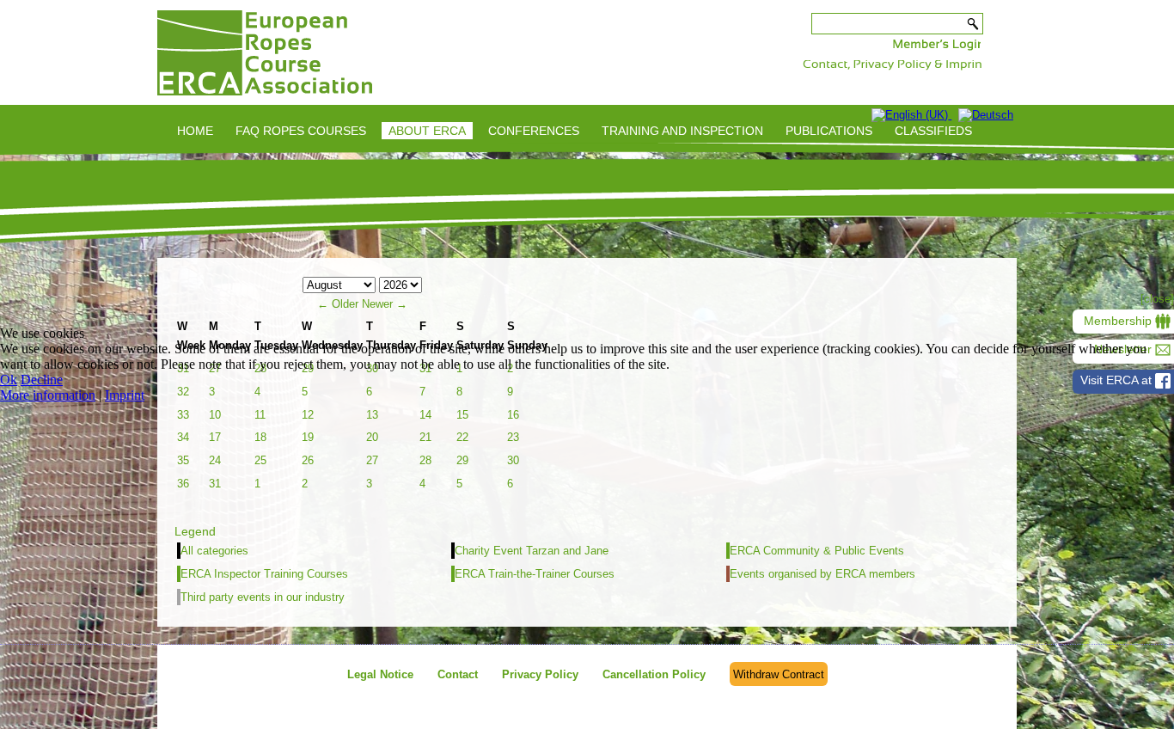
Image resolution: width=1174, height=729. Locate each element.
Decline (42, 379)
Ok (8, 379)
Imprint (124, 395)
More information (47, 395)
